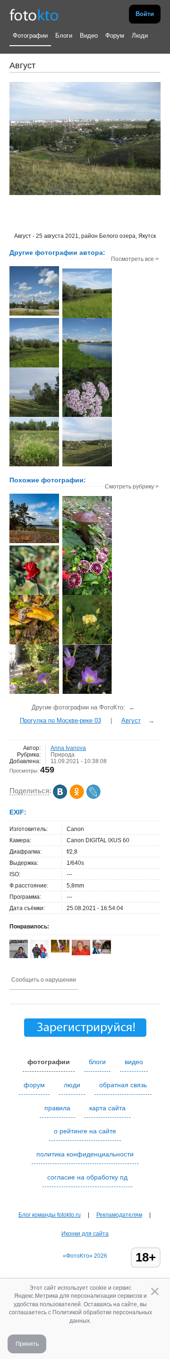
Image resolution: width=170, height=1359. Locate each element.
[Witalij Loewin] (102, 952)
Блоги (63, 35)
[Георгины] (87, 594)
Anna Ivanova (68, 748)
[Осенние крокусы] (87, 693)
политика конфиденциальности (85, 1154)
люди (72, 1085)
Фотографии (30, 35)
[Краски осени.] (34, 643)
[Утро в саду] (34, 693)
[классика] (34, 594)
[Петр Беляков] (81, 953)
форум (34, 1085)
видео (134, 1062)
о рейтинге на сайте (85, 1131)
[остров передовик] (34, 542)
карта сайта (107, 1108)
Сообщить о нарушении (43, 980)
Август (131, 720)
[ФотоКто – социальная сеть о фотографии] (34, 14)
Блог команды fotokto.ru (49, 1215)
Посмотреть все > (135, 259)
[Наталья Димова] (60, 950)
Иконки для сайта (85, 1233)
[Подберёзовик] (87, 544)
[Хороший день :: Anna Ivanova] (34, 314)
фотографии (48, 1062)
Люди (140, 35)
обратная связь (123, 1085)
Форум (114, 35)
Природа (63, 754)
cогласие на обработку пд (87, 1177)
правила (57, 1108)
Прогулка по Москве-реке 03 (60, 720)
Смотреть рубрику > (132, 486)
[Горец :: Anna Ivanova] (34, 465)
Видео (89, 35)
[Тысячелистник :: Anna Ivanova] (87, 416)
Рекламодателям (119, 1215)
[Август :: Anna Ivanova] (34, 416)
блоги (97, 1062)
